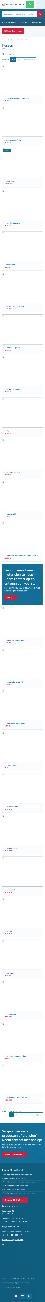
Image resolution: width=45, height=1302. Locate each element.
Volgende (38, 1115)
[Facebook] (8, 1235)
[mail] (16, 1296)
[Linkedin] (21, 1235)
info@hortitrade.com (11, 1147)
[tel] (29, 1296)
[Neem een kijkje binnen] (22, 1257)
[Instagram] (16, 1235)
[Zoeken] (40, 14)
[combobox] (19, 14)
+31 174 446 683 (12, 1144)
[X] (3, 1235)
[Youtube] (12, 1235)
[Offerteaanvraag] (30, 4)
